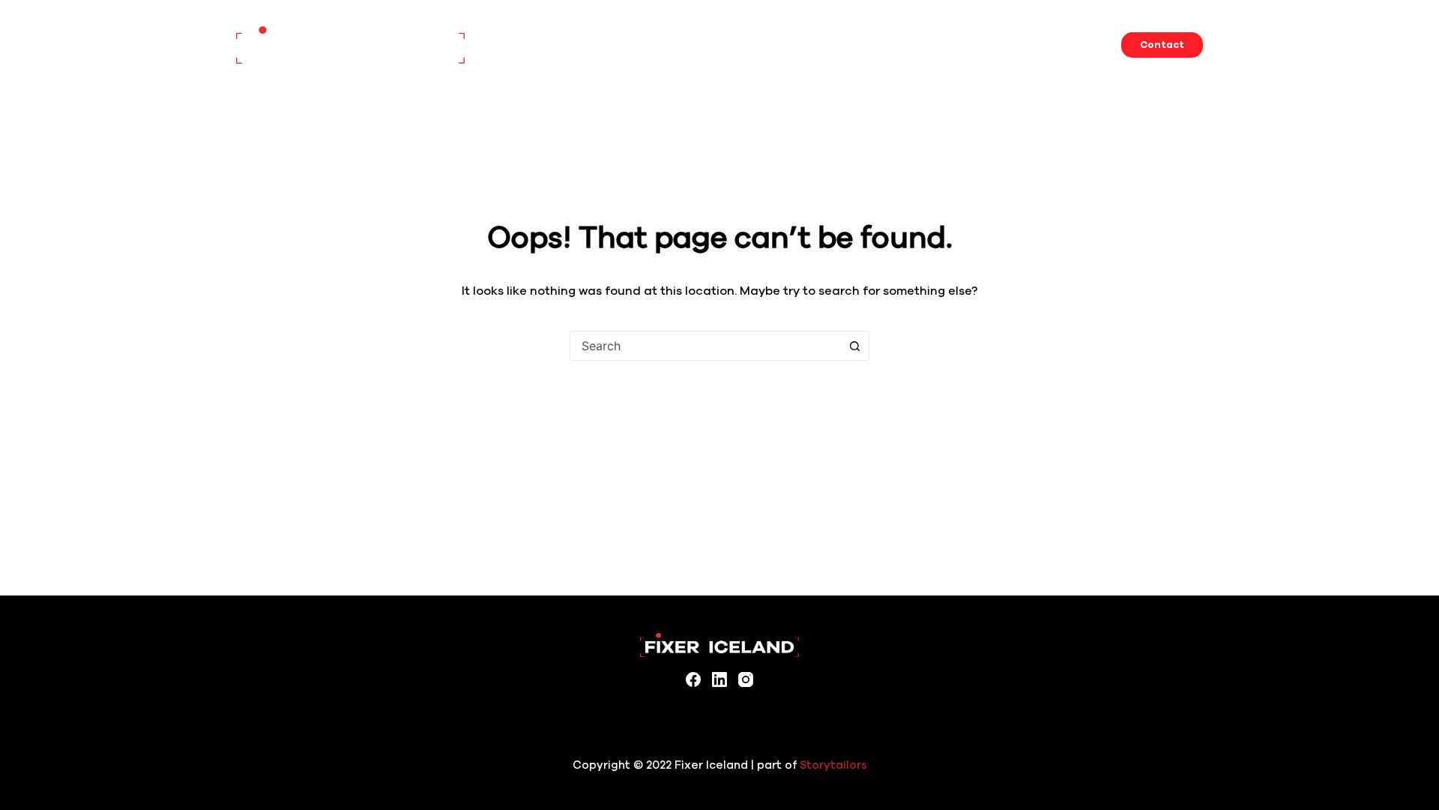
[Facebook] (693, 679)
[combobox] (705, 346)
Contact (1162, 45)
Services (773, 45)
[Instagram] (745, 679)
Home (717, 45)
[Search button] (854, 346)
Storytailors (833, 765)
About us (1074, 45)
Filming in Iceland (925, 45)
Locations (839, 45)
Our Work (1009, 45)
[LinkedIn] (719, 679)
